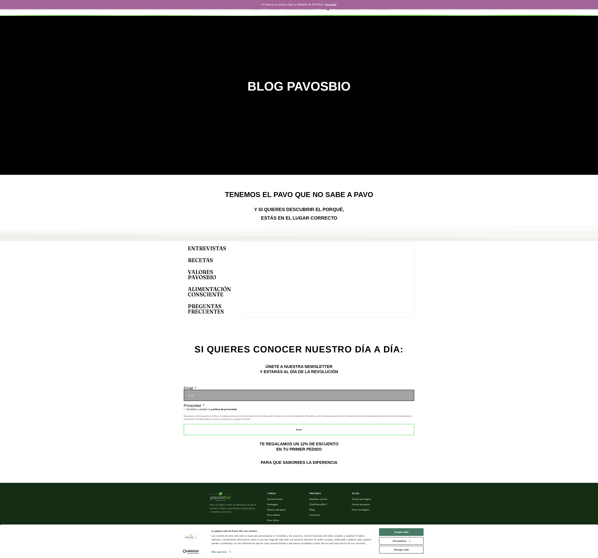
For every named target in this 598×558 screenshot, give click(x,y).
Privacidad (193, 405)
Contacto (314, 515)
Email (189, 388)
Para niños (273, 520)
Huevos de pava (276, 509)
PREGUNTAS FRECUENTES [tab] (206, 309)
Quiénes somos (318, 499)
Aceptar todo (401, 532)
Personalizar (399, 540)
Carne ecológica (361, 499)
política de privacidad (224, 409)
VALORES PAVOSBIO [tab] (202, 275)
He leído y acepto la (212, 409)
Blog (312, 509)
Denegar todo (401, 549)
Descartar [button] (331, 4)
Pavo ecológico (361, 509)
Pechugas (272, 504)
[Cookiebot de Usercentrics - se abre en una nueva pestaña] (190, 552)
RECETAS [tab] (200, 260)
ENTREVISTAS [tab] (207, 248)
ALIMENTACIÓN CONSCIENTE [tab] (209, 292)
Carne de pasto (361, 504)
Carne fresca (274, 499)
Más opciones (219, 552)
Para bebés (273, 515)
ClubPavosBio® (318, 504)
